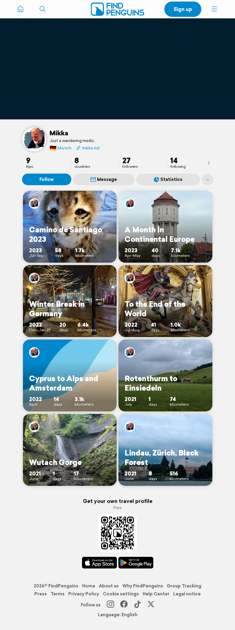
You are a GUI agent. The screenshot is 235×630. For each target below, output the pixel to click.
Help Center (156, 594)
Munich (61, 148)
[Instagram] (110, 605)
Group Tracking (184, 586)
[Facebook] (124, 605)
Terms (57, 594)
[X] (151, 605)
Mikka (59, 132)
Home (88, 586)
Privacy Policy (83, 594)
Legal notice (187, 594)
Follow (46, 179)
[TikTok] (137, 605)
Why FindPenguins (142, 586)
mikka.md (90, 148)
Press (40, 594)
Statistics (171, 179)
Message (107, 179)
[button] (214, 9)
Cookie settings (121, 594)
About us (109, 586)
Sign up (182, 9)
